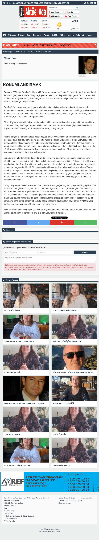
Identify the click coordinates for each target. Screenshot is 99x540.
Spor (29, 35)
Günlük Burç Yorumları (13, 503)
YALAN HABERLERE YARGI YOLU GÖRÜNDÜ (47, 45)
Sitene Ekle (9, 513)
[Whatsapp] (85, 222)
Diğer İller (75, 29)
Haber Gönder (10, 506)
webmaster (43, 532)
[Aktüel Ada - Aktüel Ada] (33, 11)
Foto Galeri (72, 16)
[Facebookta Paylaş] (14, 222)
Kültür (62, 35)
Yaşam (46, 35)
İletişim (70, 12)
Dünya (21, 35)
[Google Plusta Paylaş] (62, 222)
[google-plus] (88, 3)
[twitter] (85, 3)
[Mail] (85, 75)
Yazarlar (19, 52)
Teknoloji (80, 35)
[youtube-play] (95, 3)
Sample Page (9, 511)
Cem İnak (10, 58)
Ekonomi (37, 35)
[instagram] (91, 3)
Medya (71, 35)
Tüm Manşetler (10, 518)
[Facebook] (80, 75)
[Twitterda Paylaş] (38, 222)
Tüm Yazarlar (9, 521)
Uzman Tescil (55, 532)
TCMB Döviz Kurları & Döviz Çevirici (19, 516)
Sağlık (54, 35)
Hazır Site (43, 529)
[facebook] (82, 3)
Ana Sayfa (55, 12)
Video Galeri (56, 16)
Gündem (12, 35)
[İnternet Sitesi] (82, 75)
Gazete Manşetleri (11, 500)
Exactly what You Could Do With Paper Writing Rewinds (27, 498)
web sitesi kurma (53, 529)
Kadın (89, 35)
